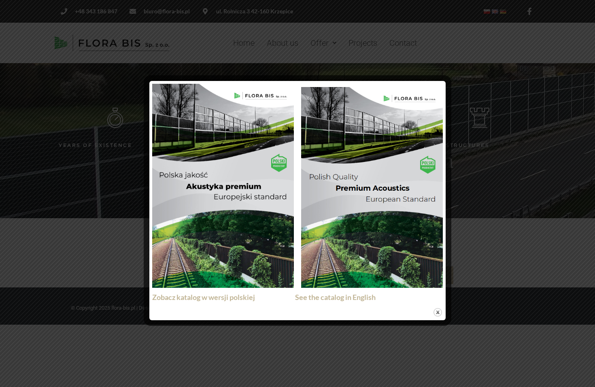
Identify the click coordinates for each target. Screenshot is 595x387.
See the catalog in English (335, 297)
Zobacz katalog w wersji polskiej (205, 297)
